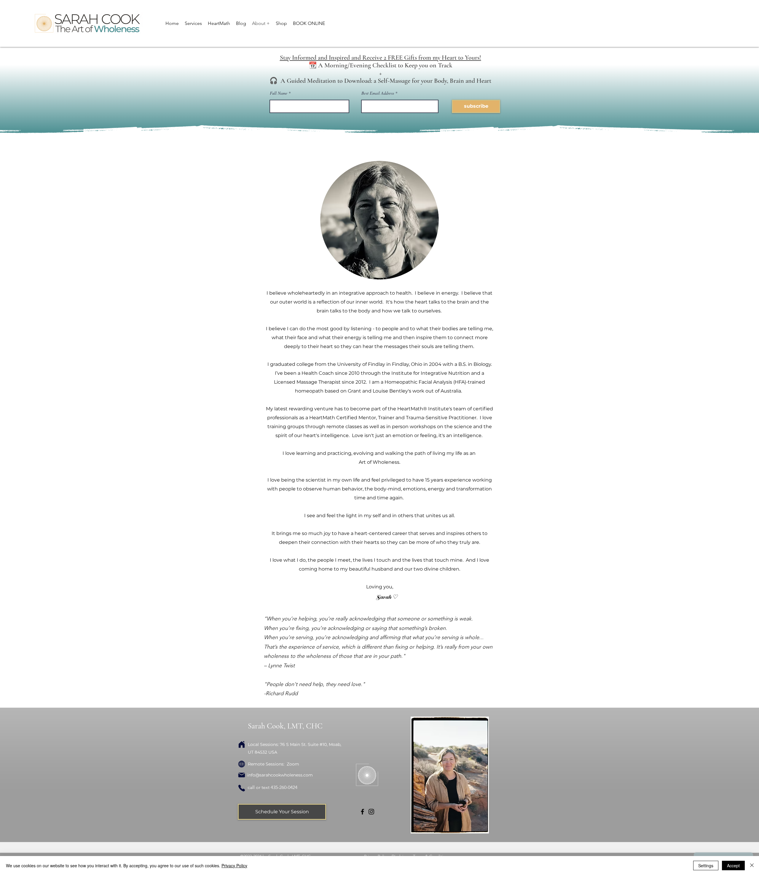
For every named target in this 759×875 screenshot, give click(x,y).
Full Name (279, 93)
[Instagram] (371, 811)
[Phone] (241, 788)
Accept (733, 865)
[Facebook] (362, 811)
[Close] (751, 865)
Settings (705, 865)
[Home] (241, 744)
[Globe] (241, 764)
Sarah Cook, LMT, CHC (285, 726)
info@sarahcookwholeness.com (280, 775)
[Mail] (241, 775)
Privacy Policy (234, 865)
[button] (193, 23)
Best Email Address (377, 93)
